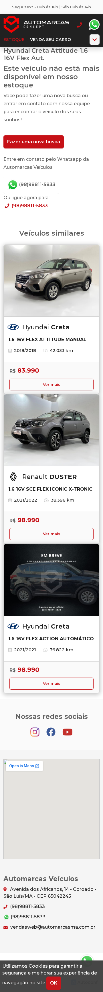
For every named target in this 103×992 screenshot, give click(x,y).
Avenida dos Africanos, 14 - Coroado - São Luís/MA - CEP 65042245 (49, 893)
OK (53, 983)
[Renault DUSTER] (51, 430)
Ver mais (51, 384)
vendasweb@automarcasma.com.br (52, 927)
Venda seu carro (50, 39)
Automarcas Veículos (36, 24)
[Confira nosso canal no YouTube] (68, 729)
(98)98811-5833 (36, 184)
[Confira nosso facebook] (51, 729)
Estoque (13, 39)
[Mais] (95, 39)
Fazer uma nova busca (33, 141)
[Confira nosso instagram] (35, 729)
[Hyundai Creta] (51, 281)
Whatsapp (94, 24)
